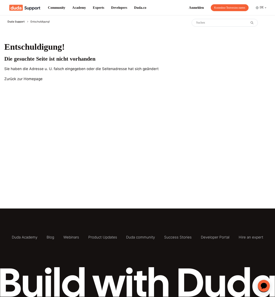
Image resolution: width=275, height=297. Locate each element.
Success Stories (178, 237)
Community (56, 7)
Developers (119, 7)
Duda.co (140, 7)
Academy (79, 7)
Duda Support (16, 21)
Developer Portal (215, 237)
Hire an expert (251, 237)
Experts (98, 7)
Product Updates (102, 237)
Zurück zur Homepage (23, 79)
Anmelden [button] (196, 7)
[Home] (25, 8)
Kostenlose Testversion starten (229, 7)
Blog (50, 237)
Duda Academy (24, 237)
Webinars (71, 237)
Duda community (140, 237)
